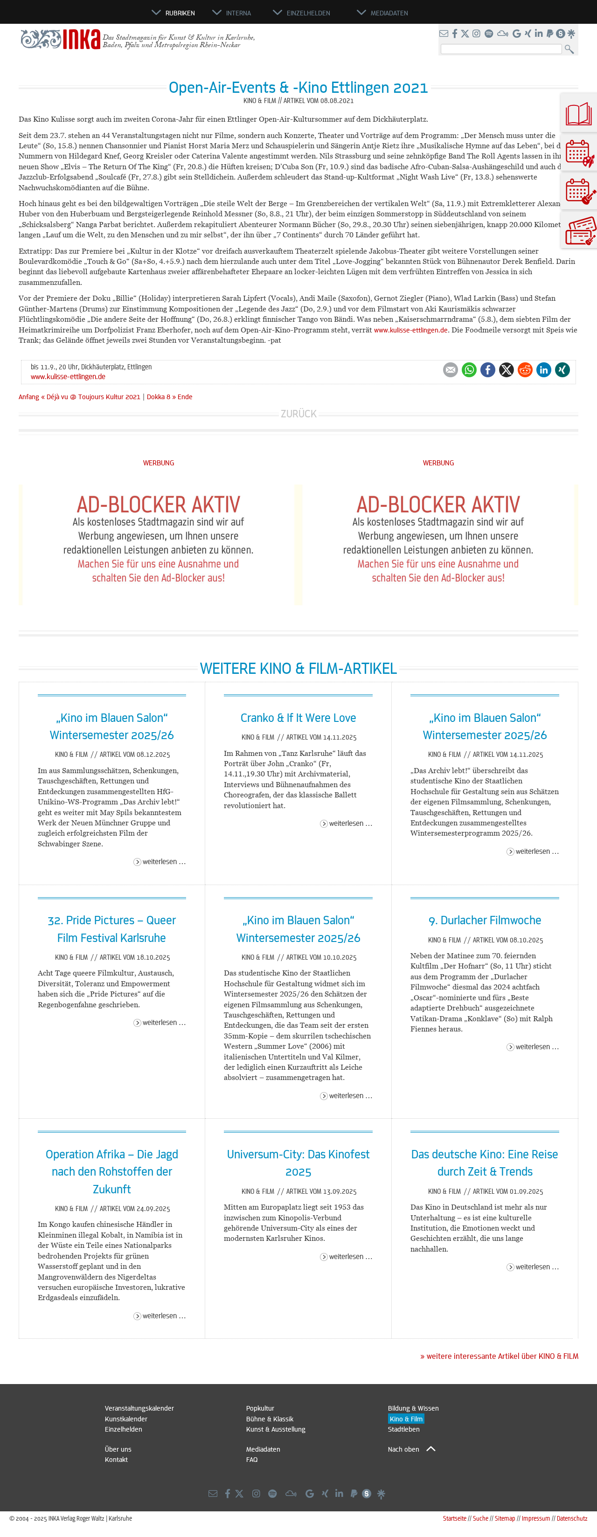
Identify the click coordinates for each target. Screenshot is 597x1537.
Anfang (29, 396)
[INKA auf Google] (518, 34)
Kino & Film (72, 754)
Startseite (454, 1518)
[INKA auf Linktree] (571, 34)
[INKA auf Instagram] (477, 34)
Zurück (299, 413)
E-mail (450, 369)
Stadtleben (404, 1429)
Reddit (525, 369)
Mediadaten (263, 1449)
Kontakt (116, 1459)
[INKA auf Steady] (560, 34)
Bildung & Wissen (413, 1408)
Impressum (536, 1518)
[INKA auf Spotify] (490, 34)
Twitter (506, 369)
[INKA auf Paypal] (551, 34)
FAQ (251, 1459)
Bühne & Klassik (269, 1418)
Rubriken (180, 12)
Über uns (118, 1449)
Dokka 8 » (161, 396)
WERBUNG (158, 462)
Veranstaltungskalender (139, 1408)
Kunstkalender (126, 1418)
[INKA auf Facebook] (455, 34)
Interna (238, 12)
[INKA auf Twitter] (465, 34)
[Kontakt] (444, 34)
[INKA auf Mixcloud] (503, 34)
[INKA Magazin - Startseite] (110, 17)
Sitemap (505, 1518)
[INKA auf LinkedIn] (540, 34)
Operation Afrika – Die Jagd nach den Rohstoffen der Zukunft (112, 1171)
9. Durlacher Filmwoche (485, 920)
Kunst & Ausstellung (275, 1429)
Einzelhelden (123, 1429)
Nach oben (403, 1449)
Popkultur (260, 1408)
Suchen (571, 49)
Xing (562, 369)
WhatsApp (469, 369)
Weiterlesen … (164, 861)
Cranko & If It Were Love (298, 717)
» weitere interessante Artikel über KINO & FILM (499, 1356)
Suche (480, 1518)
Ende (185, 396)
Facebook (487, 369)
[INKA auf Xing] (529, 34)
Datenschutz (572, 1518)
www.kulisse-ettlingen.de (411, 329)
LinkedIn (543, 369)
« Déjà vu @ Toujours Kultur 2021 (91, 396)
